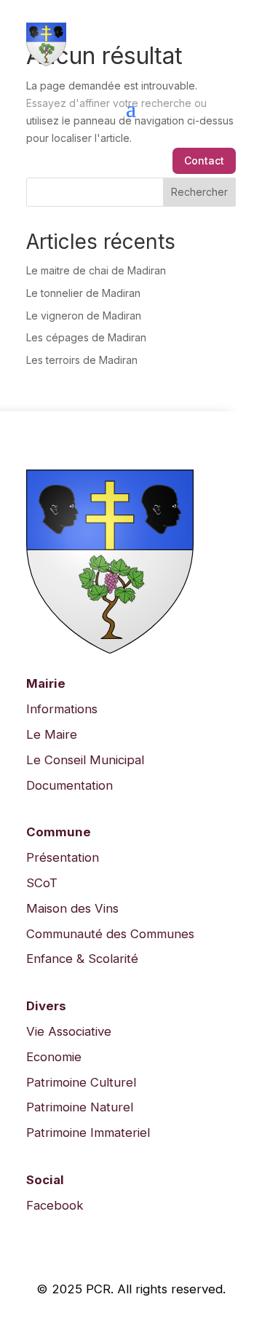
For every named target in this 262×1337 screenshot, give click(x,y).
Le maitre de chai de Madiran (96, 270)
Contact (204, 160)
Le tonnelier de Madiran (83, 293)
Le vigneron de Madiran (83, 315)
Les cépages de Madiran (86, 337)
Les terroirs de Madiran (82, 360)
